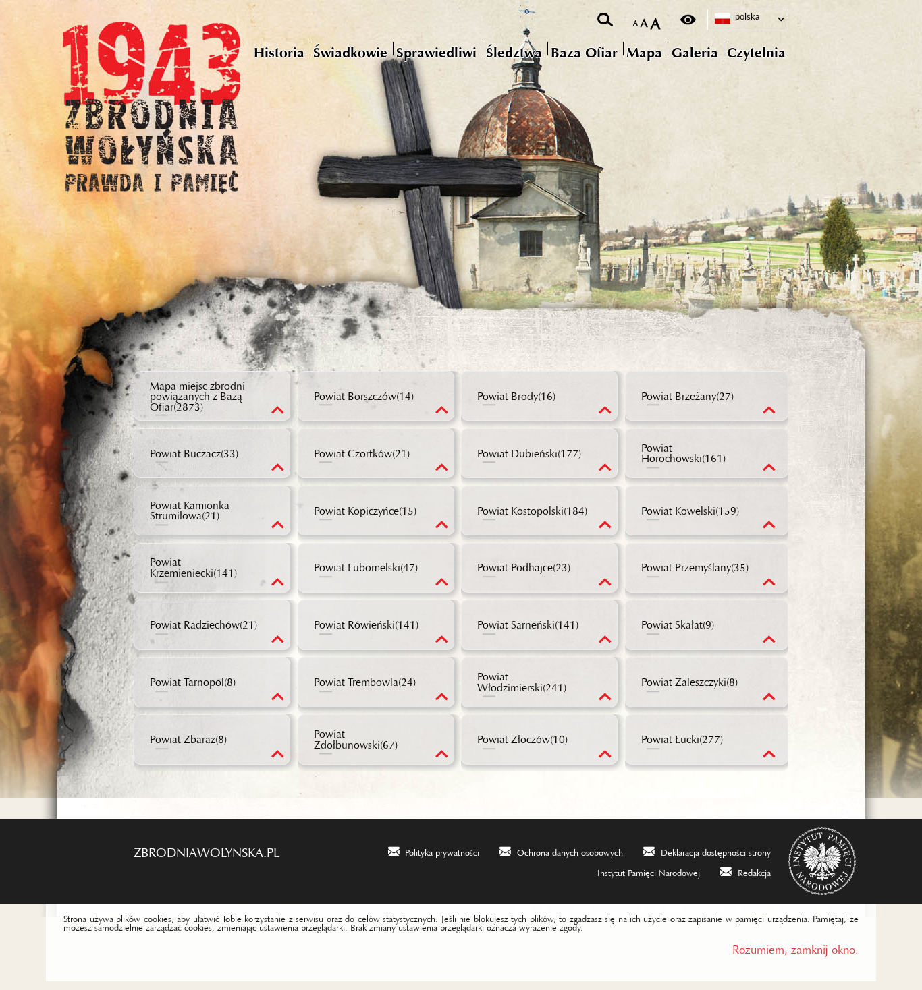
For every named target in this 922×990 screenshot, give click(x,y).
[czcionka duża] (655, 20)
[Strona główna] (208, 104)
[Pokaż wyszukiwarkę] (605, 19)
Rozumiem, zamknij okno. (795, 946)
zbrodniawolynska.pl (206, 849)
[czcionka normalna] (635, 20)
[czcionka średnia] (644, 20)
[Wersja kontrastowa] (688, 19)
